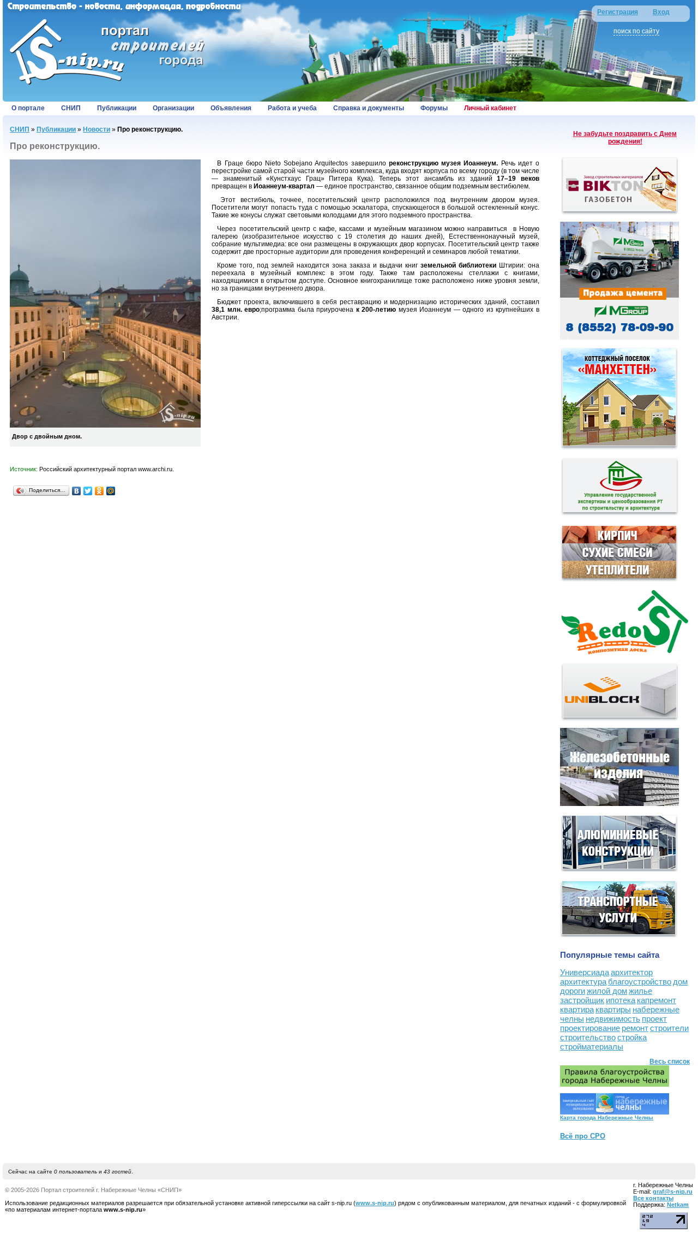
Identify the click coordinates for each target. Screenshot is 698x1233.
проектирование (590, 1028)
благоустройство (639, 981)
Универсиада (584, 972)
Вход (661, 12)
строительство (588, 1037)
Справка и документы (368, 108)
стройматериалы (591, 1046)
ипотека (620, 1000)
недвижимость (613, 1018)
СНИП (71, 108)
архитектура (583, 981)
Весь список (669, 1061)
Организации (173, 108)
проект (654, 1018)
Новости (96, 129)
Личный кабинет (490, 108)
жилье (640, 990)
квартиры (613, 1009)
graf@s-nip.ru (673, 1191)
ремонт (635, 1028)
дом (680, 981)
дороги (572, 990)
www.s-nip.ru (375, 1203)
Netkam (678, 1204)
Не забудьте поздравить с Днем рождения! (625, 137)
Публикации (116, 108)
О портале (28, 108)
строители (669, 1028)
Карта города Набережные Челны (606, 1118)
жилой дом (607, 990)
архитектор (632, 972)
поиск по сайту (636, 31)
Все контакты (653, 1198)
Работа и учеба (292, 108)
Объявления (230, 108)
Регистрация (617, 12)
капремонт (656, 1000)
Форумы (434, 108)
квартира (577, 1009)
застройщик (582, 1000)
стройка (632, 1037)
